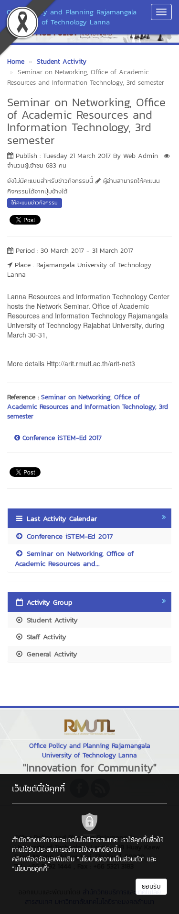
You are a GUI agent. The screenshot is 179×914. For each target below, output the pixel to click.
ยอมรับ (151, 886)
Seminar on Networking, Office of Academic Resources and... (74, 558)
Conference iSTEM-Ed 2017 (61, 438)
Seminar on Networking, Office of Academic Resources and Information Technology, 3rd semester (87, 406)
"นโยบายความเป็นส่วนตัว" (111, 859)
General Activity (50, 653)
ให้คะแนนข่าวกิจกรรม (34, 202)
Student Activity (51, 619)
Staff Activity (45, 636)
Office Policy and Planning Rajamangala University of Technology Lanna (72, 16)
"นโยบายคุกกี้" (31, 869)
